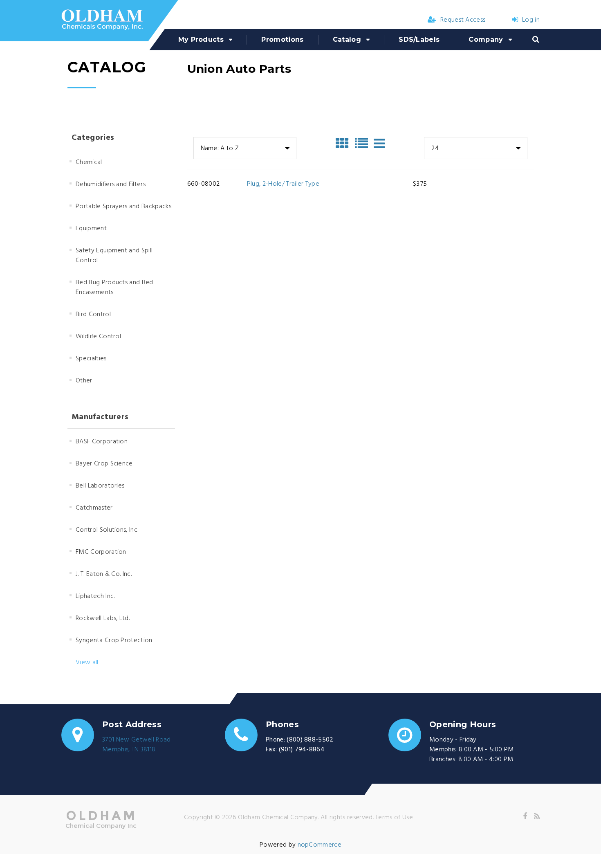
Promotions (282, 39)
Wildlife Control (98, 336)
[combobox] (244, 148)
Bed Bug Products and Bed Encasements (114, 287)
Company (486, 39)
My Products (201, 39)
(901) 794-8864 (302, 749)
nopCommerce (320, 845)
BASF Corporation (102, 441)
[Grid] (344, 143)
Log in (531, 20)
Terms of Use (394, 817)
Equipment (91, 228)
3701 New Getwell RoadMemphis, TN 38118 (136, 745)
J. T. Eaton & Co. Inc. (104, 574)
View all (87, 662)
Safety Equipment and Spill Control (114, 255)
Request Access (462, 20)
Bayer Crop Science (104, 463)
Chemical (89, 162)
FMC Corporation (101, 552)
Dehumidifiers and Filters (111, 184)
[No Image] (379, 143)
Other (84, 380)
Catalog (347, 39)
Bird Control (93, 314)
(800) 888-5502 (310, 740)
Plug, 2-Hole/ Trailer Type (283, 184)
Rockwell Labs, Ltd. (103, 618)
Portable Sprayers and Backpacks (123, 206)
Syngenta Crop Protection (114, 640)
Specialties (91, 358)
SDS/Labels (419, 39)
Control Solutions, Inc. (107, 530)
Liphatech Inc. (95, 596)
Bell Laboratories (100, 486)
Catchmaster (94, 508)
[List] (363, 143)
